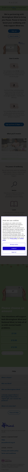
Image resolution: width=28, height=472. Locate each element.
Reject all (14, 252)
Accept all (13, 248)
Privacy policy (13, 238)
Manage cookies (14, 244)
